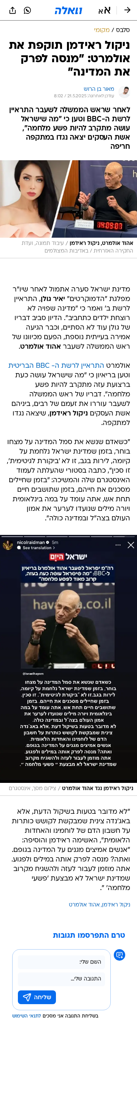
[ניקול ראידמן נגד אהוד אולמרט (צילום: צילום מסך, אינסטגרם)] (68, 665)
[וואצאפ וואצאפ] (27, 10)
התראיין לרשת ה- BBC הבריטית (56, 366)
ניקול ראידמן (116, 905)
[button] (104, 10)
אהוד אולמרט (84, 905)
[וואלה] (68, 10)
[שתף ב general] (12, 10)
